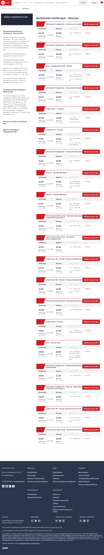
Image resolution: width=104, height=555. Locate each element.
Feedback (94, 2)
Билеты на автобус (58, 475)
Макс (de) (6, 486)
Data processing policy (59, 506)
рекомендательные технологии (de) (29, 543)
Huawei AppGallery (36, 521)
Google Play (32, 521)
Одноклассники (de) (13, 486)
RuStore (39, 521)
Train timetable (31, 475)
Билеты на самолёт (84, 475)
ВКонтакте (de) (10, 486)
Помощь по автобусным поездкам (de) (64, 481)
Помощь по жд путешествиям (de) (37, 481)
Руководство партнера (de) (61, 500)
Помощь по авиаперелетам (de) (87, 484)
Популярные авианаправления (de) (88, 478)
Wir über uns (63, 2)
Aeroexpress (50, 2)
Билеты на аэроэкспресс (34, 497)
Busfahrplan (56, 478)
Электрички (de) (39, 2)
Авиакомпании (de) (83, 481)
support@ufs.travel (19, 481)
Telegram (3, 486)
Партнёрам (56, 497)
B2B (57, 2)
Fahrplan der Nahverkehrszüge (35, 478)
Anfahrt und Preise (15, 8)
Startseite (4, 8)
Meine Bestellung (32, 472)
